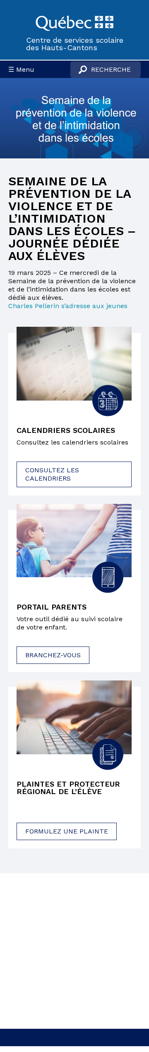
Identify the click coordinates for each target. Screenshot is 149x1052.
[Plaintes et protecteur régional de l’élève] (74, 717)
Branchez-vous (53, 655)
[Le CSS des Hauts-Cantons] (74, 22)
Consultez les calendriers (52, 474)
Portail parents (52, 607)
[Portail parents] (74, 541)
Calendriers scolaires (66, 430)
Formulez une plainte (66, 831)
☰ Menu (21, 69)
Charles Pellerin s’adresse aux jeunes (67, 306)
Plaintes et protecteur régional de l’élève (68, 787)
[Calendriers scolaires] (74, 364)
